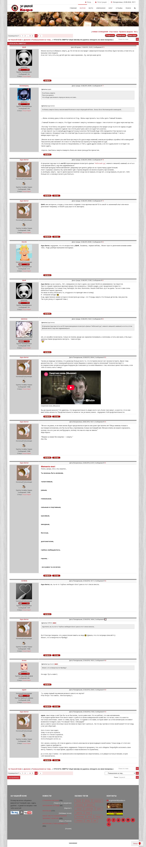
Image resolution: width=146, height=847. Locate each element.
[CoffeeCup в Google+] (109, 820)
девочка (79, 813)
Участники (113, 32)
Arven (24, 660)
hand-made (80, 817)
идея (24, 690)
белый (78, 801)
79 (103, 201)
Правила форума (126, 32)
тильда (98, 817)
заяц (88, 821)
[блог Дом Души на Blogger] (128, 820)
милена (24, 319)
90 (105, 712)
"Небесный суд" (100, 163)
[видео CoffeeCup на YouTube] (118, 820)
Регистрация (102, 2)
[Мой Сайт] (115, 805)
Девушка (90, 805)
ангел (99, 809)
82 (103, 319)
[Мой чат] (115, 812)
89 (105, 690)
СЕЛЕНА (24, 581)
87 (105, 619)
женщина (79, 805)
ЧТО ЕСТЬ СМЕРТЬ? (61, 40)
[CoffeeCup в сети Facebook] (113, 820)
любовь (87, 801)
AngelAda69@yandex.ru (117, 800)
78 (103, 160)
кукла (90, 817)
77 (103, 86)
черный (79, 809)
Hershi (24, 242)
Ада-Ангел (24, 160)
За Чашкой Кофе (15, 40)
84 (105, 422)
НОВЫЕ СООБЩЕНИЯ (100, 32)
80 (103, 242)
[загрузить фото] (14, 814)
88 (105, 660)
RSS (135, 32)
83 (105, 357)
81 (103, 280)
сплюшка (79, 821)
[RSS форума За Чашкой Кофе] (109, 824)
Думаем (27, 40)
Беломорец (24, 86)
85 (105, 463)
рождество (89, 809)
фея (95, 821)
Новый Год (97, 801)
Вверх (135, 843)
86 (105, 581)
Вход (89, 2)
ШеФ (24, 47)
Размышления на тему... (42, 40)
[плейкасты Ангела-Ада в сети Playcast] (133, 820)
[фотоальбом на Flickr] (123, 820)
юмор (88, 813)
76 (103, 47)
